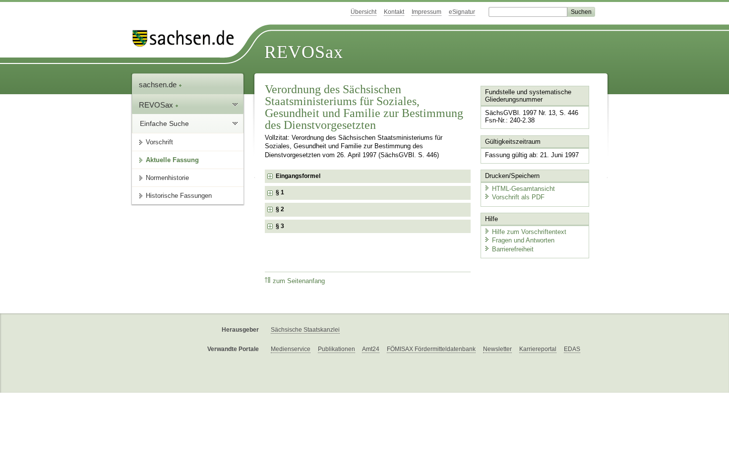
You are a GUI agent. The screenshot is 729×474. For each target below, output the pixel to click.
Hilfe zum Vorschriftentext (529, 232)
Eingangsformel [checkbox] (298, 176)
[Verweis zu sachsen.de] (187, 38)
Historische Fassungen (179, 195)
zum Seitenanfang (299, 281)
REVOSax (303, 52)
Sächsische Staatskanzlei (305, 329)
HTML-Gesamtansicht (523, 188)
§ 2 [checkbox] (281, 209)
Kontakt (394, 11)
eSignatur (462, 11)
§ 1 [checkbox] (281, 192)
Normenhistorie (167, 177)
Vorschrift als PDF (518, 197)
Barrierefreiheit (513, 249)
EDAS (572, 349)
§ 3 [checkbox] (281, 226)
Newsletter (497, 349)
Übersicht (363, 11)
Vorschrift (159, 142)
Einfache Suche (164, 123)
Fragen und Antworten (523, 240)
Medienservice (290, 349)
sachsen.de (159, 84)
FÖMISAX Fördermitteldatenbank (431, 349)
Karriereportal (537, 349)
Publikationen (336, 349)
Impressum (426, 11)
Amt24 (370, 349)
